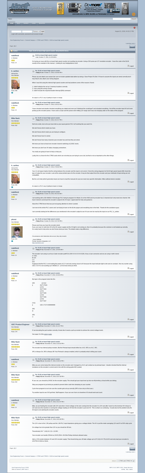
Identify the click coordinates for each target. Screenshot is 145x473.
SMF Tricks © (25, 469)
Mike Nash (15, 118)
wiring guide (48, 334)
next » (133, 43)
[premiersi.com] (12, 241)
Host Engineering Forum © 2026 (20, 467)
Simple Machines (128, 467)
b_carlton (15, 71)
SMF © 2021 (120, 467)
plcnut (13, 219)
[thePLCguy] (12, 93)
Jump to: (114, 460)
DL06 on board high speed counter (46, 55)
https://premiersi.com (38, 243)
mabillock (15, 55)
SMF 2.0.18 (112, 467)
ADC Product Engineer (20, 324)
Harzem (19, 469)
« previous (129, 43)
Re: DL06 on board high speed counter (47, 70)
